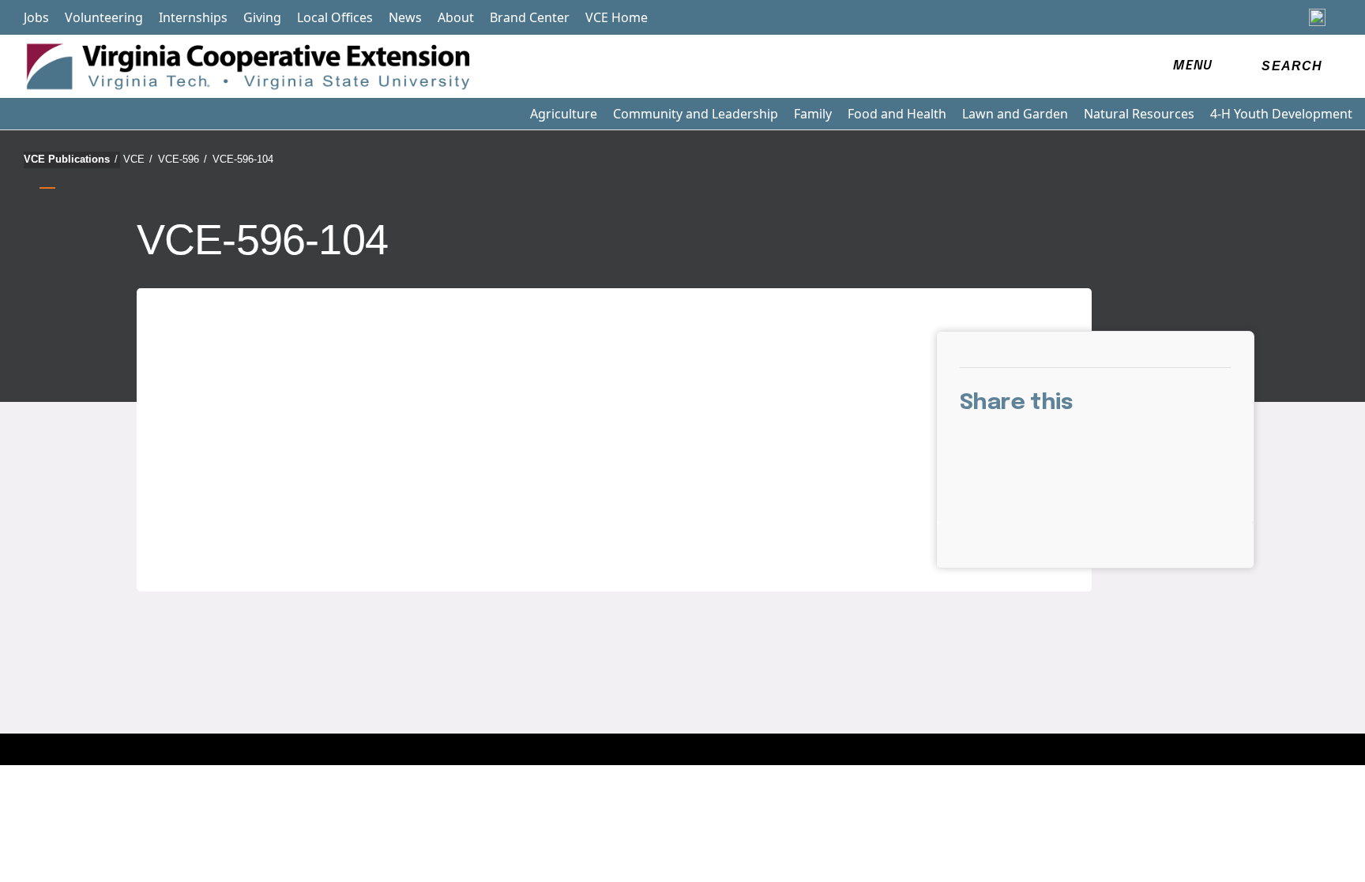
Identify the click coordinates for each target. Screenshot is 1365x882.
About (456, 17)
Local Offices (335, 17)
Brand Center (530, 17)
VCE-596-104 (242, 159)
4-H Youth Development (1281, 113)
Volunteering (104, 17)
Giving (262, 17)
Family (813, 113)
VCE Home (616, 17)
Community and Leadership (695, 113)
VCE (137, 159)
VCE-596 (182, 159)
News (405, 17)
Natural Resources (1139, 113)
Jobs (36, 17)
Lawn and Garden (1015, 113)
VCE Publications (71, 159)
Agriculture (563, 113)
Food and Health (897, 113)
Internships (193, 17)
